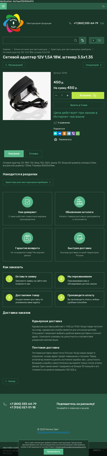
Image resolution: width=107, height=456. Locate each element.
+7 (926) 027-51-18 (23, 407)
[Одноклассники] (64, 133)
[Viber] (73, 133)
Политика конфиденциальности (53, 432)
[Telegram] (69, 133)
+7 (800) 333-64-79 (86, 23)
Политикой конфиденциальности (71, 447)
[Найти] (75, 40)
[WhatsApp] (78, 133)
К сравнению (64, 123)
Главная (6, 49)
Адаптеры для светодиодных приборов (71, 49)
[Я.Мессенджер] (55, 133)
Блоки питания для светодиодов (30, 49)
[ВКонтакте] (60, 133)
